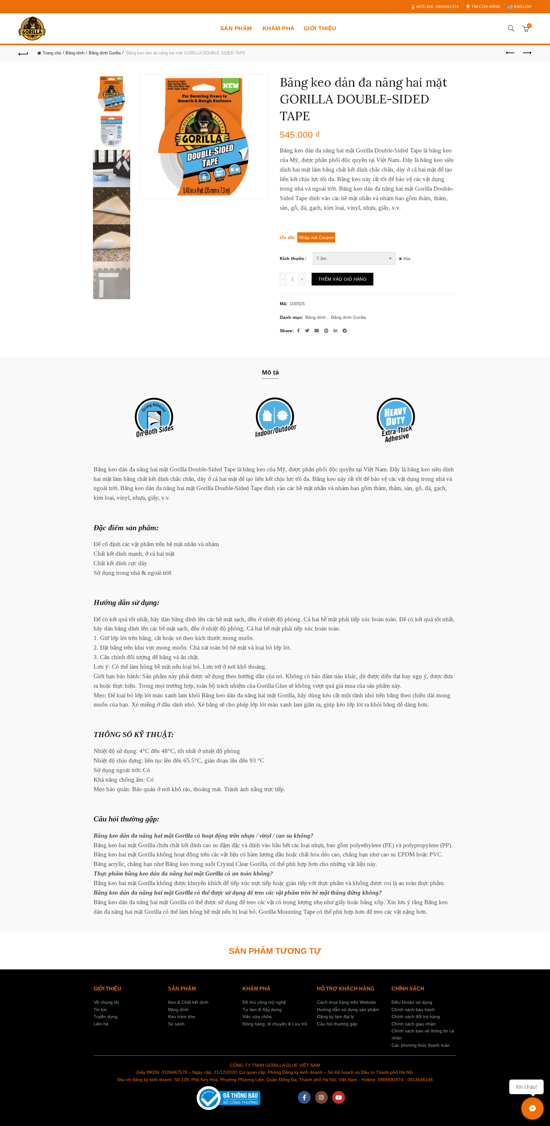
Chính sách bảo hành (413, 1009)
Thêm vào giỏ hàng (342, 279)
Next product (527, 53)
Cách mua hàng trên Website (346, 1002)
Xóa (406, 259)
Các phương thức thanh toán (420, 1045)
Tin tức (100, 1009)
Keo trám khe (181, 1016)
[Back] (23, 53)
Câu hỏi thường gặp (337, 1023)
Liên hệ (101, 1023)
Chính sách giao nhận (413, 1023)
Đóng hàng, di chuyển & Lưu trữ (275, 1023)
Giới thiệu (320, 28)
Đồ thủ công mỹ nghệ (264, 1002)
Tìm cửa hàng (485, 6)
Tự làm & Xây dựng (262, 1009)
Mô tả (270, 372)
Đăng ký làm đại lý (335, 1016)
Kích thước (292, 258)
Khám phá (279, 28)
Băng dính (75, 53)
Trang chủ (52, 53)
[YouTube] (338, 1097)
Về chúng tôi (106, 1002)
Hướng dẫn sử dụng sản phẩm (348, 1009)
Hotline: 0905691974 (437, 6)
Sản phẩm (236, 28)
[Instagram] (321, 1097)
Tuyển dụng (105, 1016)
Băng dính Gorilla (105, 53)
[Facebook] (304, 1097)
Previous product (511, 53)
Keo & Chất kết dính (188, 1002)
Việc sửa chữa (257, 1016)
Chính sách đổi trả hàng (415, 1016)
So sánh (176, 1023)
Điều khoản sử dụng (411, 1002)
